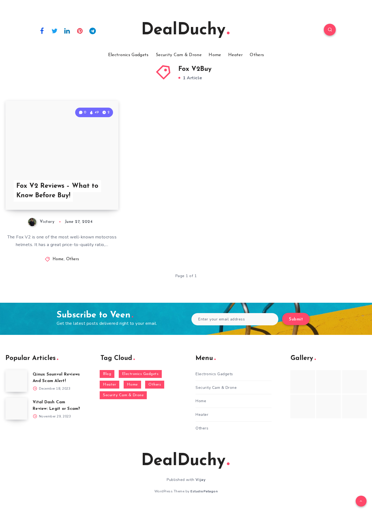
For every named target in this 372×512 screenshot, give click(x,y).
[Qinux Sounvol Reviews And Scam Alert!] (16, 381)
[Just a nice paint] (328, 406)
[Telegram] (92, 31)
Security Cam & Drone (179, 55)
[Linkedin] (67, 31)
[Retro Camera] (328, 381)
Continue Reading (93, 194)
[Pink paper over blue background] (302, 381)
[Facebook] (42, 31)
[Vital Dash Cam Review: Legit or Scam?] (16, 409)
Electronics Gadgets (128, 55)
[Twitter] (55, 31)
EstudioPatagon (204, 491)
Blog (107, 374)
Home (215, 55)
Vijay (201, 479)
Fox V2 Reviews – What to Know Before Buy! (57, 191)
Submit (296, 319)
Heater (235, 55)
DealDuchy (183, 30)
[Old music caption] (354, 381)
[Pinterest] (80, 31)
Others (257, 55)
